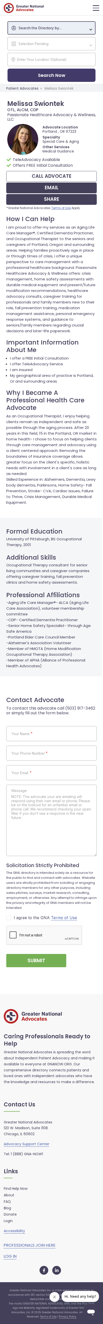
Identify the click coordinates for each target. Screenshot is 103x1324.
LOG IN (10, 1256)
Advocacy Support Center (26, 1143)
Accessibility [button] (14, 1230)
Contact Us (19, 1104)
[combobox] (52, 28)
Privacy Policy (67, 1316)
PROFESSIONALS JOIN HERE (30, 1245)
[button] (96, 8)
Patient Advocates (22, 88)
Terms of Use (61, 208)
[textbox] (54, 28)
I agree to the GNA (45, 917)
